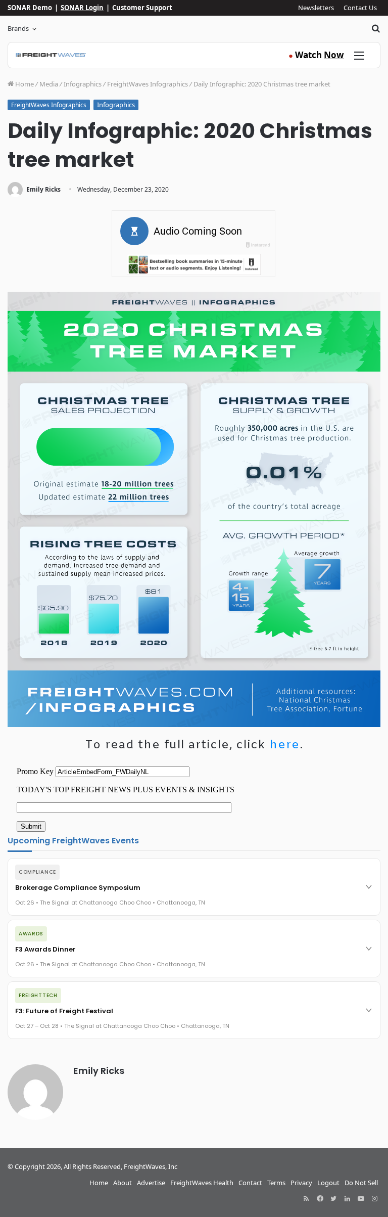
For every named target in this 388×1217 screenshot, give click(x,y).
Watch (316, 55)
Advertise (151, 1182)
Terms (276, 1182)
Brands (18, 28)
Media (48, 83)
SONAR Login (82, 7)
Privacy (301, 1182)
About (122, 1182)
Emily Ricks (43, 189)
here (284, 745)
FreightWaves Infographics (147, 83)
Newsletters (316, 7)
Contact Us (360, 7)
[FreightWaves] (51, 55)
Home (24, 83)
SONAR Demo (30, 7)
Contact (250, 1182)
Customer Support (142, 7)
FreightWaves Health (201, 1182)
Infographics (83, 83)
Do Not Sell (361, 1182)
